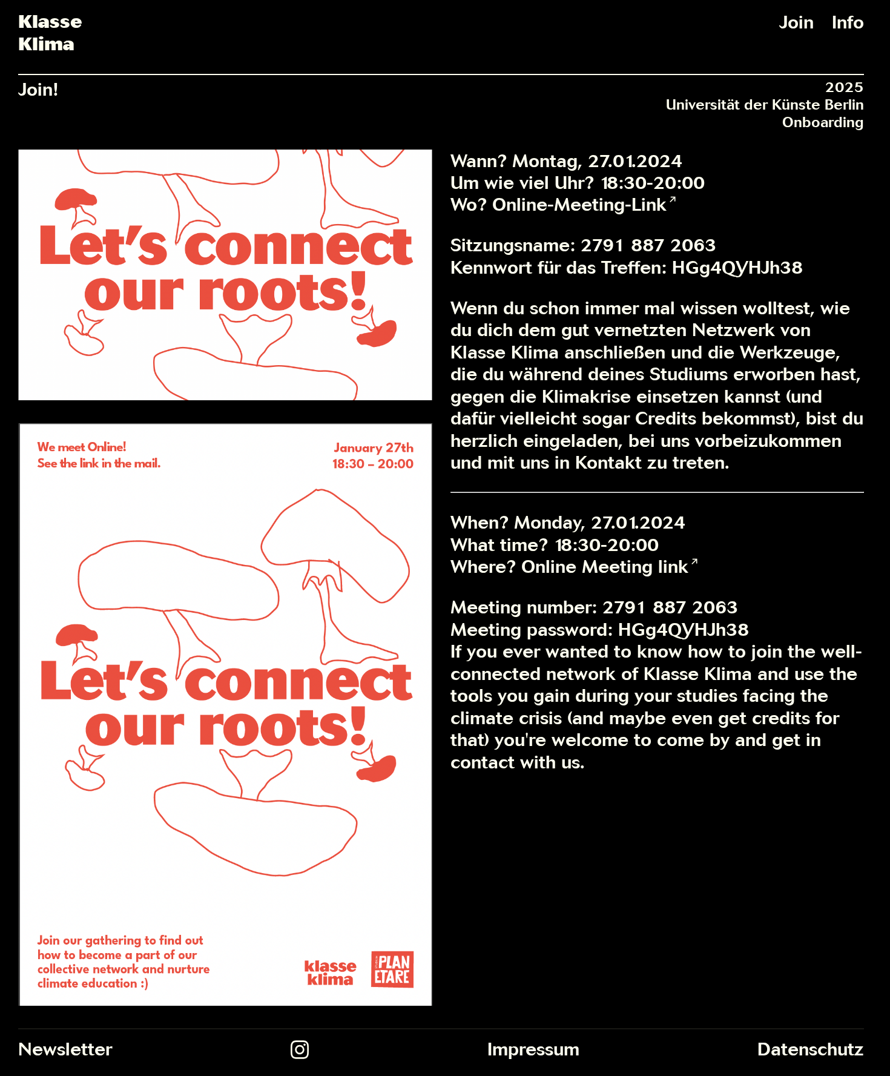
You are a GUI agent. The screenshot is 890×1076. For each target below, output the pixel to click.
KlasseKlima (50, 32)
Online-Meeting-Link (579, 204)
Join (796, 22)
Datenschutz (810, 1048)
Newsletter (65, 1048)
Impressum (533, 1048)
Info (848, 22)
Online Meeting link (604, 566)
